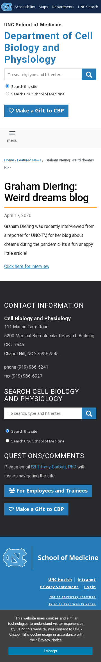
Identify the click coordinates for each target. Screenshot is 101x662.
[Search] (89, 74)
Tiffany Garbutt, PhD (56, 467)
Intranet (87, 579)
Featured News (29, 160)
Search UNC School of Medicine (37, 93)
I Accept (50, 651)
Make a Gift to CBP (39, 110)
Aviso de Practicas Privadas (72, 604)
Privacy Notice (50, 640)
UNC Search (88, 6)
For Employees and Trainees (51, 490)
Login (90, 586)
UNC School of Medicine (33, 24)
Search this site (23, 86)
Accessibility (25, 6)
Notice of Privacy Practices (72, 597)
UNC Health (60, 579)
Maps (43, 6)
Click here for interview (26, 266)
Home (9, 160)
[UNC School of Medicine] (50, 557)
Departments (63, 6)
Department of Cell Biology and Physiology (48, 47)
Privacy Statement (59, 586)
